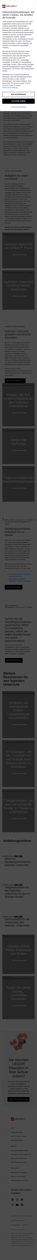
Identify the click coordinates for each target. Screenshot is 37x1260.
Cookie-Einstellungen (18, 107)
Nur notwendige (18, 94)
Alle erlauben (18, 101)
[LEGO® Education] (9, 6)
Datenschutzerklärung (10, 87)
